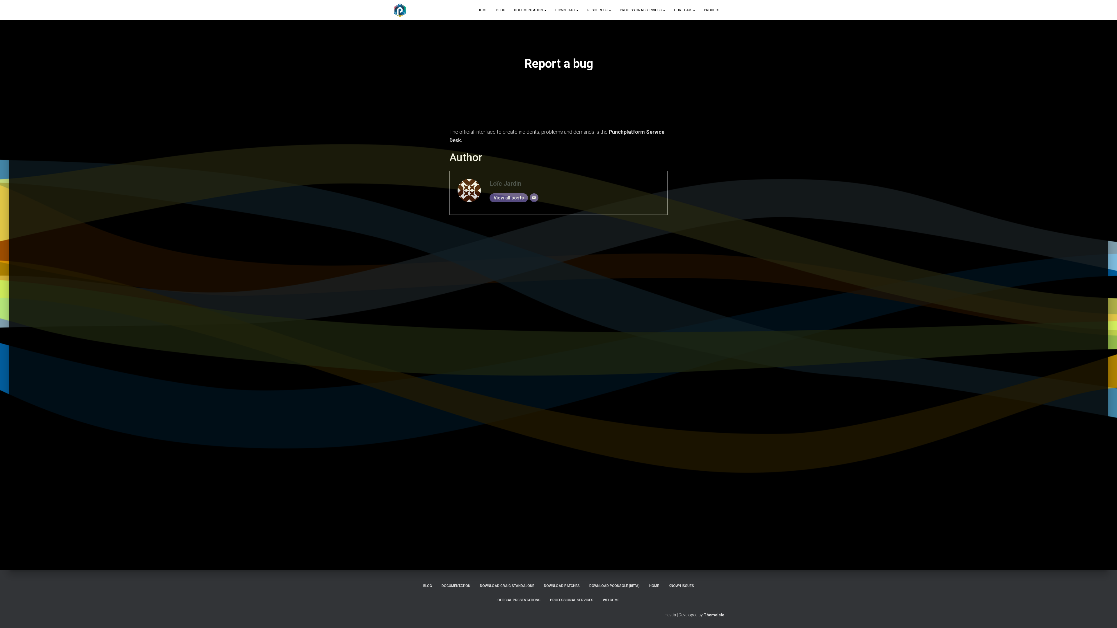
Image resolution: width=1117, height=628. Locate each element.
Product (712, 10)
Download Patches (562, 586)
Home (483, 10)
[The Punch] (400, 10)
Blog (500, 10)
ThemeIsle (714, 615)
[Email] (534, 197)
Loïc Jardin (505, 183)
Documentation (529, 10)
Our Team (683, 10)
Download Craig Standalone (507, 586)
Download (565, 10)
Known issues (681, 586)
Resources (597, 10)
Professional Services (641, 10)
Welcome (611, 600)
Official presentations (518, 600)
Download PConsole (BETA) (614, 586)
